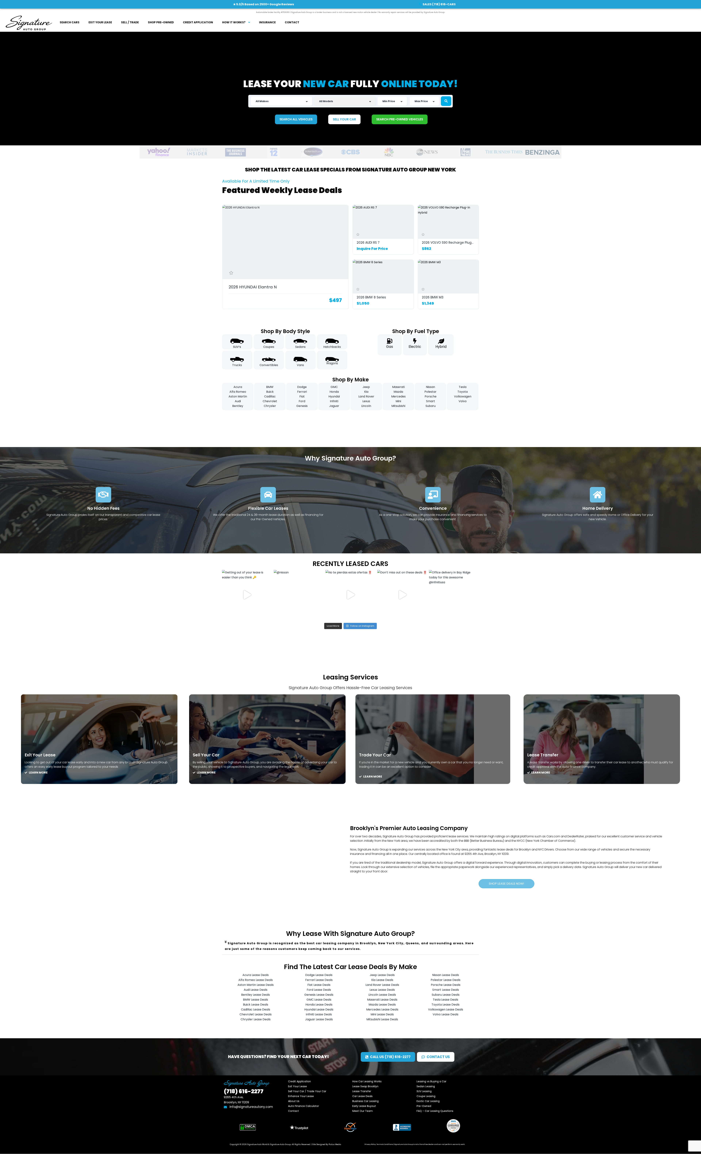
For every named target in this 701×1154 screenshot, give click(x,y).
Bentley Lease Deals (255, 995)
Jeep (366, 387)
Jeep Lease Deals (382, 975)
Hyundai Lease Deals (318, 1009)
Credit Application (299, 1081)
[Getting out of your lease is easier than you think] (247, 595)
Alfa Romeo (237, 392)
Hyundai (334, 396)
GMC (334, 387)
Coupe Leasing (426, 1096)
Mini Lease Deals (382, 1014)
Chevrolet (270, 401)
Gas (389, 346)
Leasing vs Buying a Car (431, 1081)
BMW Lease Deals (255, 1000)
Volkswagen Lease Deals (445, 1009)
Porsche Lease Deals (445, 985)
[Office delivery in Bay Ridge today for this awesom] (454, 595)
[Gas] (389, 341)
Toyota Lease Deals (445, 1004)
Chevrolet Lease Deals (256, 1014)
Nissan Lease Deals (445, 975)
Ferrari (302, 392)
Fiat (302, 396)
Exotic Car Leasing (428, 1101)
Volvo (463, 401)
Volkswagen (462, 396)
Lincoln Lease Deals (382, 995)
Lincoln (366, 406)
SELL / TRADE (130, 22)
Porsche (430, 396)
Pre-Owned (424, 1106)
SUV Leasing (424, 1091)
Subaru (431, 406)
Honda (334, 392)
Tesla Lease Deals (445, 1000)
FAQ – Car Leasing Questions (435, 1111)
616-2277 (243, 1091)
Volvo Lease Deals (445, 1014)
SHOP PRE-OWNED (161, 22)
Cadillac (270, 396)
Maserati (398, 387)
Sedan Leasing (426, 1086)
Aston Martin (238, 396)
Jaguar (334, 406)
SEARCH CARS (69, 22)
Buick (270, 392)
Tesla (462, 387)
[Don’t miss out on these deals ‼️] (402, 595)
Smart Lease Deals (445, 990)
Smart (430, 401)
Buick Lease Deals (255, 1004)
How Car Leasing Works (367, 1081)
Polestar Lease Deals (445, 980)
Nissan (430, 387)
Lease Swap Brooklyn (365, 1086)
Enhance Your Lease (301, 1096)
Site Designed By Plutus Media (326, 1144)
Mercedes (398, 396)
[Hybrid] (441, 341)
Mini (398, 401)
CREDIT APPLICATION (198, 22)
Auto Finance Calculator (303, 1106)
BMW (269, 387)
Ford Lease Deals (319, 990)
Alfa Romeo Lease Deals (255, 980)
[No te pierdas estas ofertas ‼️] (350, 595)
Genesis (302, 406)
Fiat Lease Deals (318, 985)
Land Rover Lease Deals (382, 985)
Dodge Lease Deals (318, 975)
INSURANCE (267, 22)
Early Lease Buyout (364, 1106)
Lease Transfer (361, 1091)
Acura (237, 387)
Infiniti (334, 401)
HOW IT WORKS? (234, 22)
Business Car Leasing (365, 1101)
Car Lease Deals (362, 1096)
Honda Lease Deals (318, 1004)
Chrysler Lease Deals (256, 1019)
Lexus (366, 401)
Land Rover (366, 396)
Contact (293, 1111)
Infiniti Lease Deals (319, 1014)
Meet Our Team (362, 1111)
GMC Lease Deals (319, 1000)
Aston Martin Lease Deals (256, 985)
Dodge (302, 387)
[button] (350, 946)
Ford (302, 401)
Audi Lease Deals (255, 990)
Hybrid (441, 346)
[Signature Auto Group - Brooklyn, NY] (28, 23)
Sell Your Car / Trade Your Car (307, 1091)
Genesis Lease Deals (318, 995)
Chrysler (270, 406)
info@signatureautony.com (251, 1107)
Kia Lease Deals (382, 980)
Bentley (237, 406)
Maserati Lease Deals (382, 1000)
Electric (415, 346)
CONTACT (292, 22)
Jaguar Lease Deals (319, 1019)
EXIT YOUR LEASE (100, 22)
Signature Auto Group (280, 1144)
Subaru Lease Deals (445, 995)
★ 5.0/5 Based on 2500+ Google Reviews (263, 4)
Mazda (398, 392)
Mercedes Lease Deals (382, 1009)
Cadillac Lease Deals (255, 1009)
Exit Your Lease (297, 1086)
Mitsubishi (398, 406)
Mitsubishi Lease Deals (382, 1019)
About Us (293, 1101)
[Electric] (415, 341)
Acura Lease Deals (255, 975)
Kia (366, 392)
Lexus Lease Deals (382, 990)
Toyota (462, 392)
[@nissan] (299, 595)
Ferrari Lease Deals (319, 980)
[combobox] (281, 101)
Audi (238, 401)
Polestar (430, 392)
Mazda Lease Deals (382, 1004)
